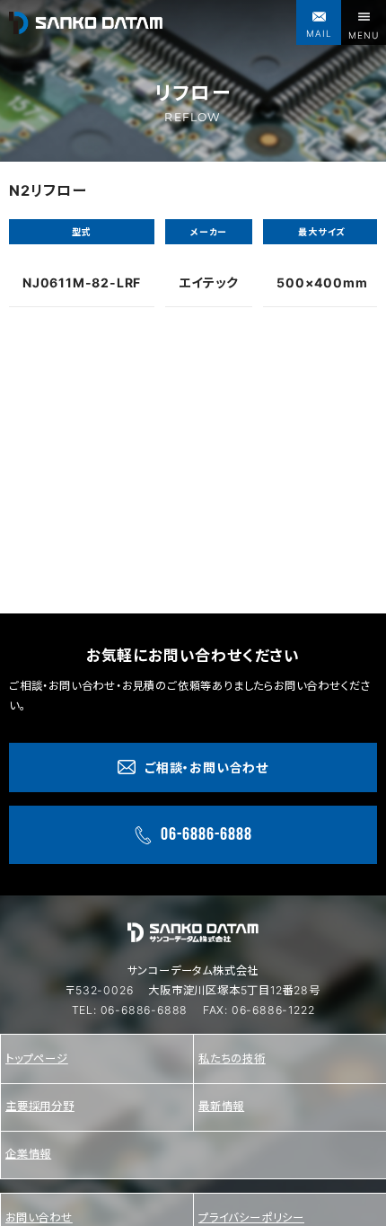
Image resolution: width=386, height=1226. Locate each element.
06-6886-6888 (145, 1010)
